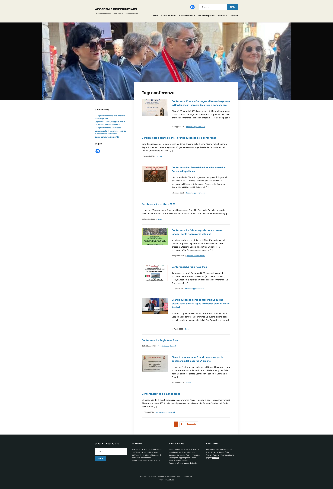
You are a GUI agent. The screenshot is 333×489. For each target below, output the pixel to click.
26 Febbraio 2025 (149, 346)
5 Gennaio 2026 (178, 193)
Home (155, 15)
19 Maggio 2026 (178, 127)
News (159, 156)
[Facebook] (192, 7)
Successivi (191, 424)
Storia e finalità (168, 15)
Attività (221, 15)
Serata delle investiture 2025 (158, 204)
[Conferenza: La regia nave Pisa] (155, 273)
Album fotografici (206, 15)
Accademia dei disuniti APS (116, 9)
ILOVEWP (170, 480)
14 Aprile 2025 (177, 289)
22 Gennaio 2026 (148, 156)
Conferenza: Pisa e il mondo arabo (161, 393)
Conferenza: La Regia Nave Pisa (160, 340)
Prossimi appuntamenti (195, 127)
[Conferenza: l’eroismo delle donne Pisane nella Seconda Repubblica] (155, 174)
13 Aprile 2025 (177, 329)
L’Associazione (186, 15)
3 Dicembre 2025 (148, 219)
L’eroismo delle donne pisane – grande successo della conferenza (179, 137)
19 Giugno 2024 (148, 412)
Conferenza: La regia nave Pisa (189, 266)
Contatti (234, 15)
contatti (215, 458)
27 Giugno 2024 (178, 383)
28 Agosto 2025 (178, 256)
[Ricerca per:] (213, 7)
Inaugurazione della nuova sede (108, 128)
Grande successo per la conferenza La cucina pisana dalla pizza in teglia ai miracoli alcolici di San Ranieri (200, 303)
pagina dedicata (153, 460)
